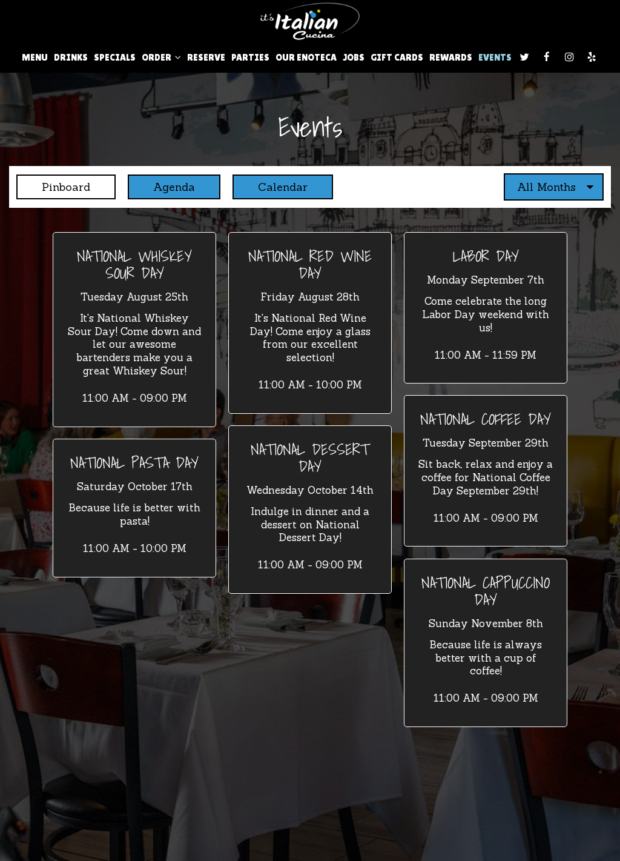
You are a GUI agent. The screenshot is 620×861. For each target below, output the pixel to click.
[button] (134, 329)
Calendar (270, 187)
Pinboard (53, 187)
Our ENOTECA (306, 57)
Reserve (206, 57)
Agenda (161, 187)
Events (495, 57)
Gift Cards (397, 57)
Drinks (71, 57)
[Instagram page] (569, 57)
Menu (35, 57)
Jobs (353, 57)
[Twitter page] (524, 57)
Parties (250, 57)
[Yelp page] (591, 57)
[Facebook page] (546, 57)
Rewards (450, 57)
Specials (115, 57)
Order (157, 57)
